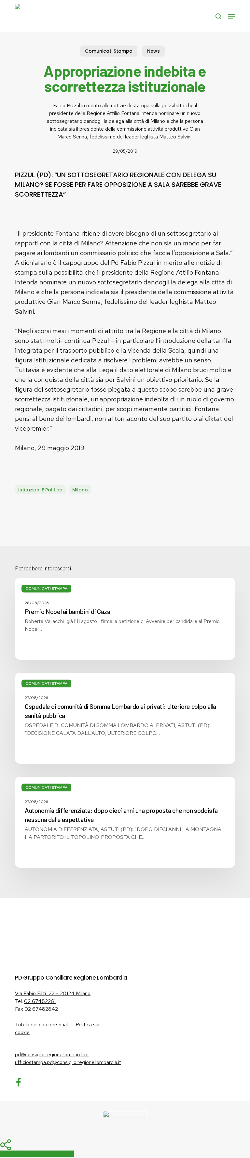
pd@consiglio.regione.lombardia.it (52, 1054)
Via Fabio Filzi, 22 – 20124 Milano (52, 993)
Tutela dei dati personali (42, 1024)
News (153, 51)
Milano (80, 490)
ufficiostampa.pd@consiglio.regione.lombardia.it (68, 1062)
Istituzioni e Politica (40, 490)
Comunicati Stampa (108, 51)
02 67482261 (40, 1001)
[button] (231, 16)
